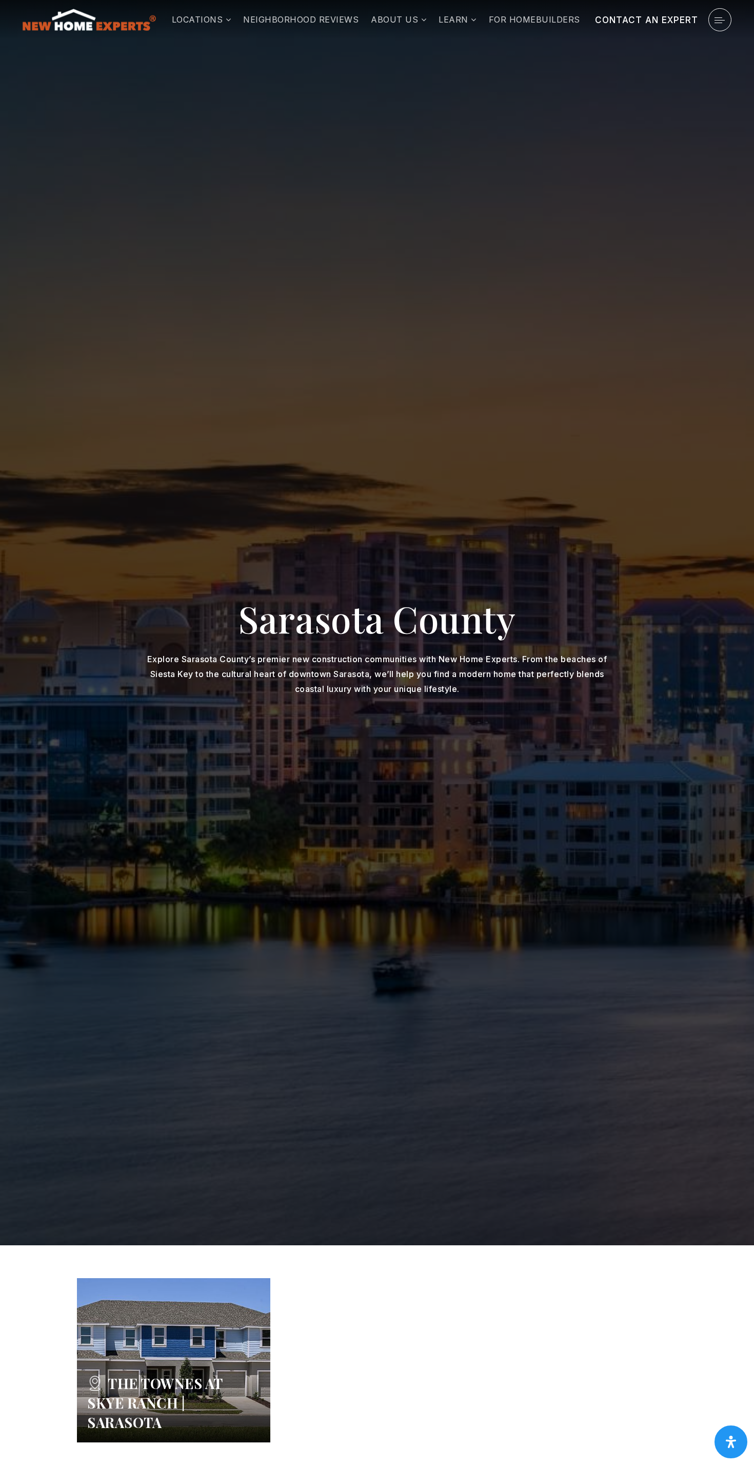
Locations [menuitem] (199, 19)
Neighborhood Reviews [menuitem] (301, 19)
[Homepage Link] (89, 19)
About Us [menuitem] (396, 19)
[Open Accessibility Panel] (731, 1442)
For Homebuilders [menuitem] (534, 19)
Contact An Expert (646, 20)
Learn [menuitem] (455, 19)
